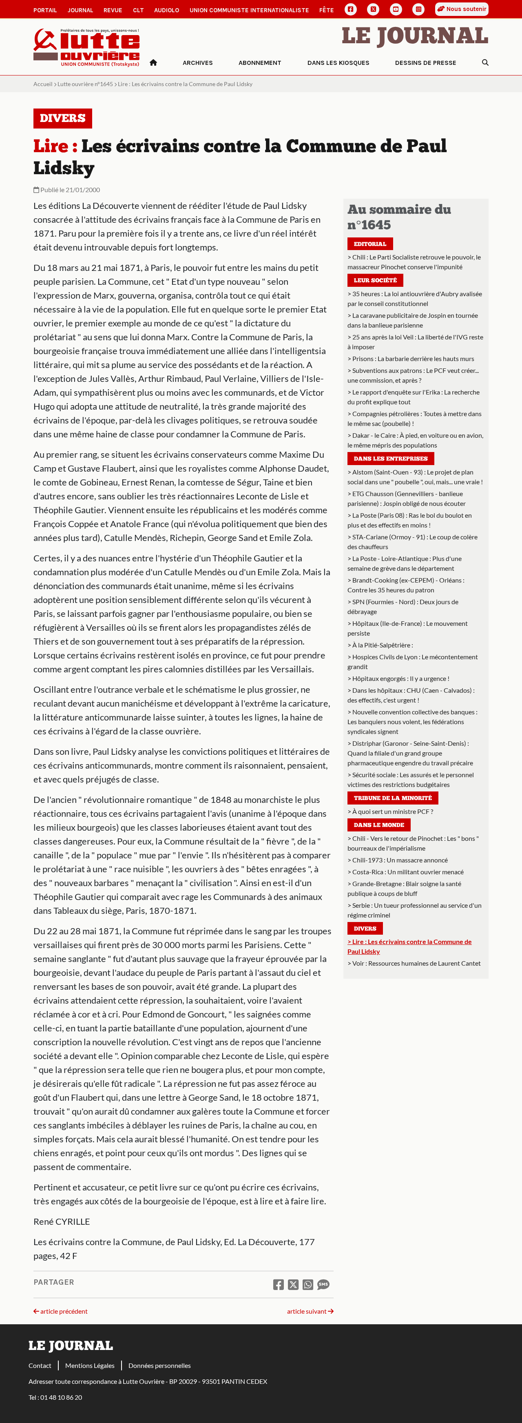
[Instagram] (418, 9)
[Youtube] (396, 9)
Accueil (43, 83)
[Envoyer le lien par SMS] (323, 1284)
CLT (138, 10)
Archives (198, 62)
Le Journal (415, 37)
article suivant (307, 1311)
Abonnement (260, 62)
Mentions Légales (90, 1365)
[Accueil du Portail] (86, 47)
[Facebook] (351, 9)
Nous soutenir (466, 9)
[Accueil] (153, 63)
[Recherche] (485, 63)
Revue (113, 10)
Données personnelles (159, 1365)
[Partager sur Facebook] (278, 1284)
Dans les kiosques (338, 62)
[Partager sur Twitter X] (293, 1284)
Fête (326, 10)
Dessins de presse (425, 62)
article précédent (63, 1311)
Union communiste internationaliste (249, 10)
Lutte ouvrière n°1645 (85, 83)
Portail (45, 10)
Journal (80, 10)
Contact (40, 1365)
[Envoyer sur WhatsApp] (308, 1284)
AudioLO (166, 10)
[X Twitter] (373, 9)
